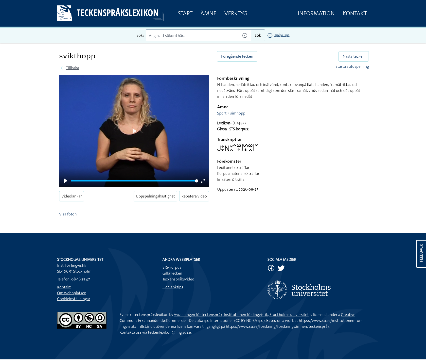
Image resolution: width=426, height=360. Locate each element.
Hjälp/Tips (281, 35)
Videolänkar (71, 196)
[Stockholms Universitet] (318, 289)
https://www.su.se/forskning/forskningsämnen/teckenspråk (277, 326)
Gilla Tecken (172, 273)
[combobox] (198, 35)
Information (316, 13)
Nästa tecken (354, 56)
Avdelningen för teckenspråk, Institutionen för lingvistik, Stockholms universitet (241, 314)
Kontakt (355, 13)
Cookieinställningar (73, 298)
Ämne (208, 13)
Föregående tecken (237, 56)
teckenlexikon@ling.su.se (169, 332)
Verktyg (235, 13)
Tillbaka (72, 67)
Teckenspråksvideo (178, 279)
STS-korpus (171, 267)
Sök (258, 35)
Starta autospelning (352, 66)
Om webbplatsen (71, 292)
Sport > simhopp (231, 113)
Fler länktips (172, 287)
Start (185, 13)
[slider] (134, 181)
